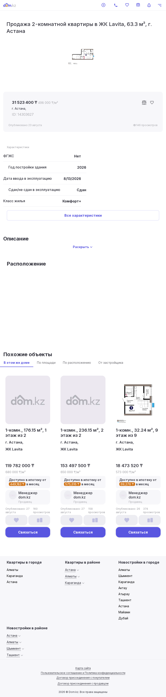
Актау (122, 588)
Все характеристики (83, 215)
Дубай (123, 618)
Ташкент (124, 600)
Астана (12, 582)
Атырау (124, 594)
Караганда (15, 576)
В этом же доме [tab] (17, 362)
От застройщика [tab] (110, 362)
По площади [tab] (46, 362)
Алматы (12, 570)
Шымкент (125, 576)
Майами (124, 612)
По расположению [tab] (77, 362)
